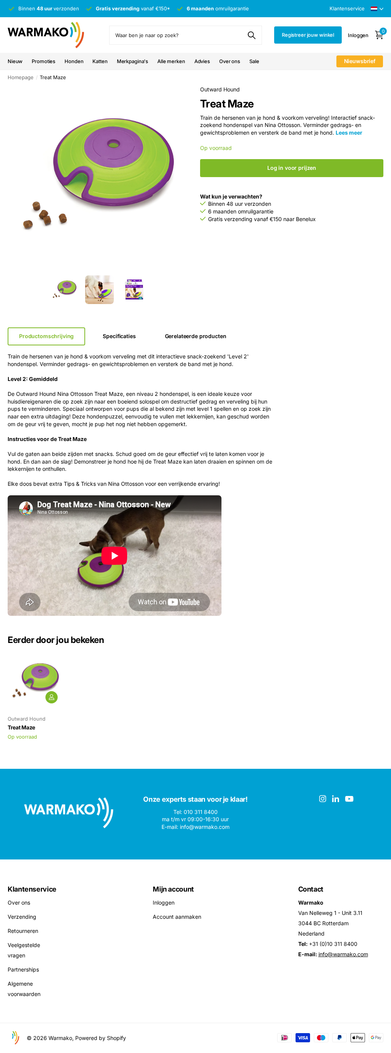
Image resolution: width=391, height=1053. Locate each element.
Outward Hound (220, 89)
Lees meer (349, 132)
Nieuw (15, 61)
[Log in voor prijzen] (51, 697)
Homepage (21, 77)
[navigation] (64, 289)
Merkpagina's (132, 61)
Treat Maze (21, 727)
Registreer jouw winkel (308, 35)
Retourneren (23, 931)
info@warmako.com (343, 954)
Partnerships (23, 969)
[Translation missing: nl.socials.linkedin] (335, 798)
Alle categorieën (74, 61)
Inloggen (163, 902)
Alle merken (171, 61)
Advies (202, 61)
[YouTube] (349, 799)
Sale (254, 61)
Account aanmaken (177, 916)
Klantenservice (32, 889)
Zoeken (251, 35)
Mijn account (173, 889)
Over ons (229, 61)
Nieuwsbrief (359, 61)
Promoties (43, 61)
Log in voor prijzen (291, 167)
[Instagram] (322, 798)
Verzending (22, 916)
